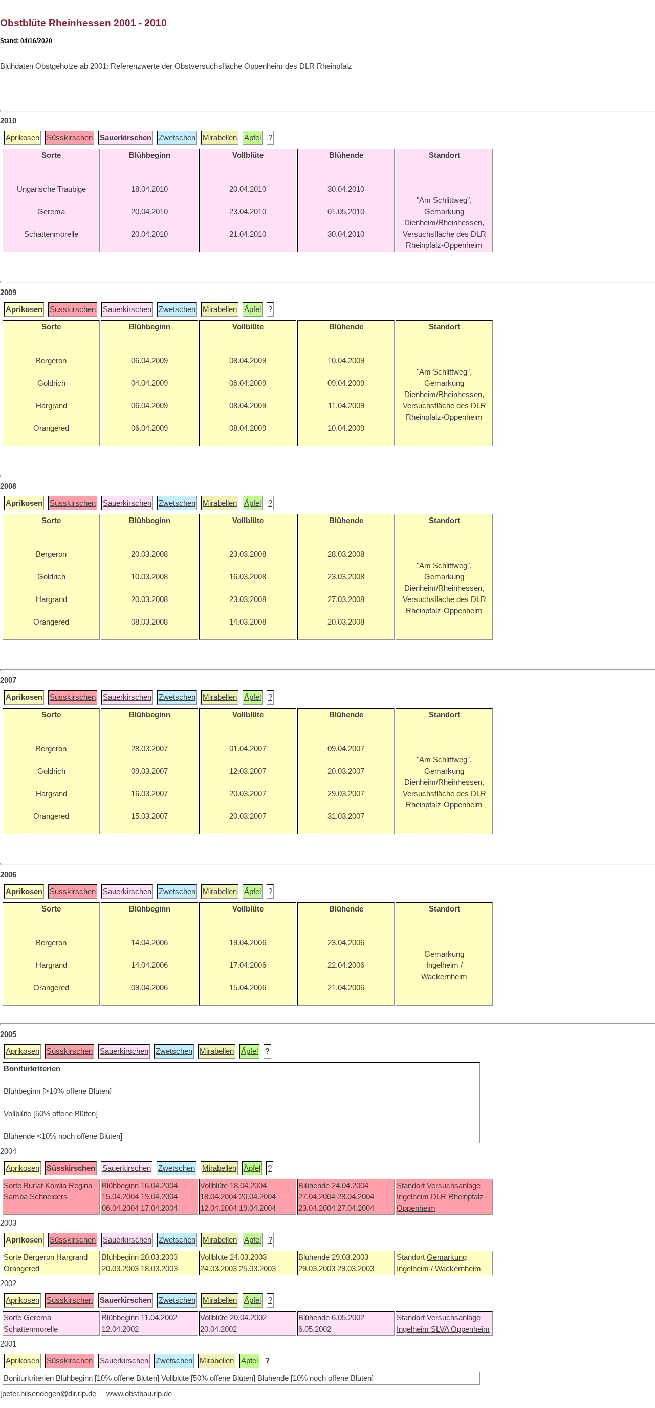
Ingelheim (414, 1197)
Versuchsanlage (454, 1186)
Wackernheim (458, 1269)
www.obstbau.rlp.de (139, 1394)
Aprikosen (22, 138)
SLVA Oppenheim (460, 1329)
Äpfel (252, 138)
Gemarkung (447, 1257)
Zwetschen (177, 138)
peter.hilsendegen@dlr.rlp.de (49, 1394)
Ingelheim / (415, 1269)
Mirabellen (220, 138)
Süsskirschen (70, 138)
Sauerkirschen (127, 309)
